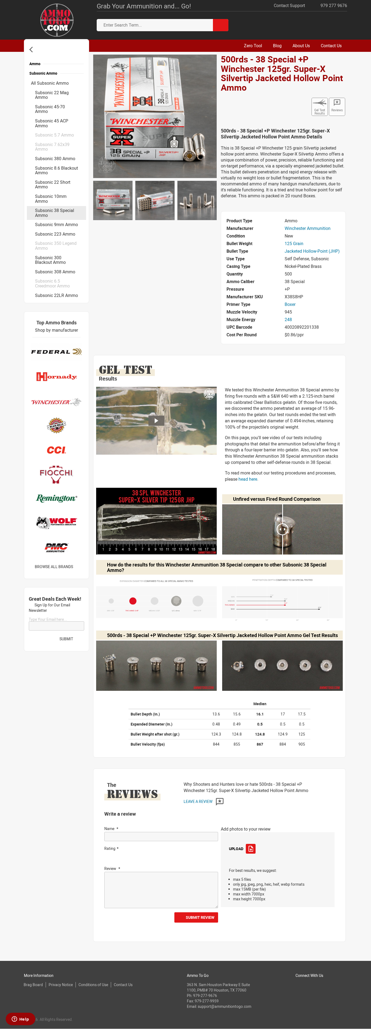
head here (247, 479)
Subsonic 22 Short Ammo (52, 184)
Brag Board (33, 984)
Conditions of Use (93, 984)
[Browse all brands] (80, 567)
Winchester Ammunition (308, 228)
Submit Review (200, 917)
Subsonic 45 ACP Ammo (51, 123)
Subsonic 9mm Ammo (56, 224)
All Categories (32, 49)
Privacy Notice (61, 984)
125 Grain (294, 243)
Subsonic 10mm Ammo (51, 198)
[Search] (220, 25)
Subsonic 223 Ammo (55, 234)
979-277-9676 (205, 995)
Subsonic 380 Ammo (55, 159)
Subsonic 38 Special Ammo (54, 212)
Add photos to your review (246, 829)
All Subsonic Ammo (50, 83)
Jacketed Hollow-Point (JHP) (312, 251)
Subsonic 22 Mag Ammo (52, 95)
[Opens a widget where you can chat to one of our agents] (20, 1019)
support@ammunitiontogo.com (224, 1006)
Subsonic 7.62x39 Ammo (52, 146)
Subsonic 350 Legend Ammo (56, 245)
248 (288, 319)
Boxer (290, 304)
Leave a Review (198, 801)
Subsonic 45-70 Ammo (50, 109)
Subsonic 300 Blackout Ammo (50, 260)
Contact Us (123, 984)
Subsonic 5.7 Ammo (54, 135)
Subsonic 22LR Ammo (56, 295)
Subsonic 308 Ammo (55, 272)
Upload (236, 848)
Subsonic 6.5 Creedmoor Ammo (52, 283)
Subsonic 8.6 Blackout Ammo (56, 170)
